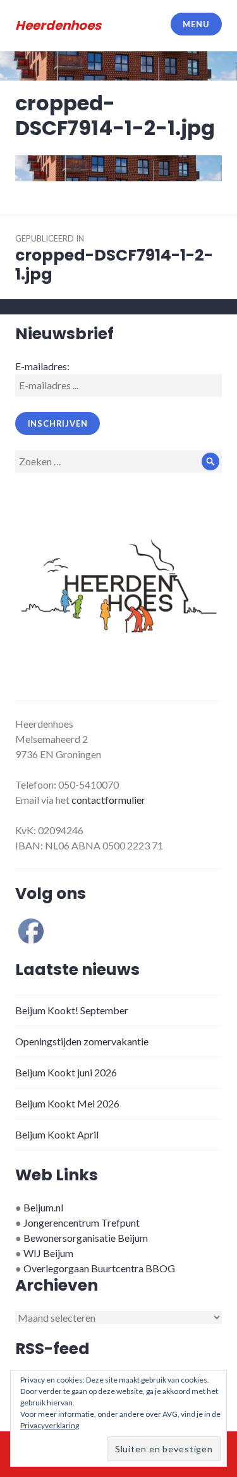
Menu (196, 24)
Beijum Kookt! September (71, 1010)
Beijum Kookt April (57, 1134)
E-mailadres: (42, 366)
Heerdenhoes (58, 25)
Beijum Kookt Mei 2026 (67, 1103)
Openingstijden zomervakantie (82, 1041)
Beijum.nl (43, 1207)
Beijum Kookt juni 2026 (66, 1072)
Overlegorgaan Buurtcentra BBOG (99, 1268)
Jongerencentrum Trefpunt (81, 1222)
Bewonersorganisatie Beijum (85, 1238)
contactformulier (108, 800)
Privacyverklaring (49, 1425)
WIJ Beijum (48, 1253)
